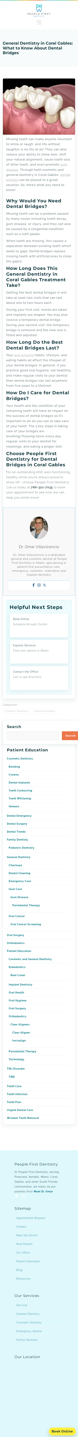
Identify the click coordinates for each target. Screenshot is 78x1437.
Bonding (14, 766)
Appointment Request (30, 1218)
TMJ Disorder (16, 1068)
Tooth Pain (14, 1102)
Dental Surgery (17, 823)
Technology (16, 1059)
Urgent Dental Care (20, 1110)
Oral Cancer (17, 916)
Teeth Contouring (20, 790)
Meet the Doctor (27, 1235)
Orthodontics (16, 943)
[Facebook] (33, 585)
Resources (23, 1278)
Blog (19, 1270)
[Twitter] (44, 585)
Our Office (23, 1252)
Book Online (62, 1431)
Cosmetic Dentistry (16, 711)
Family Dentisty (17, 839)
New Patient (24, 1244)
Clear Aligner (21, 1032)
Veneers (14, 806)
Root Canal (18, 975)
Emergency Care (20, 881)
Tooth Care (14, 1086)
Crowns (14, 774)
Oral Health (16, 992)
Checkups (15, 865)
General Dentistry (44, 711)
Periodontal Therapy (26, 905)
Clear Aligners (20, 1024)
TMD (12, 1076)
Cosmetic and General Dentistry (30, 959)
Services (22, 1305)
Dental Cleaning (19, 873)
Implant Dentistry (20, 984)
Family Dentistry (27, 1339)
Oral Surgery (15, 935)
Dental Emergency (19, 815)
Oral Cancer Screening (26, 924)
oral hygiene (24, 355)
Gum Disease (19, 897)
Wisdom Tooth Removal (23, 1118)
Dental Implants (19, 782)
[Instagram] (39, 585)
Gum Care (15, 889)
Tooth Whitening (20, 798)
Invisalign (19, 1040)
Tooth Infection (17, 1094)
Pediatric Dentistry (21, 847)
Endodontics (17, 967)
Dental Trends (16, 831)
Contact (21, 1226)
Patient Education (19, 951)
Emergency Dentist (29, 1331)
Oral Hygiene (17, 1000)
